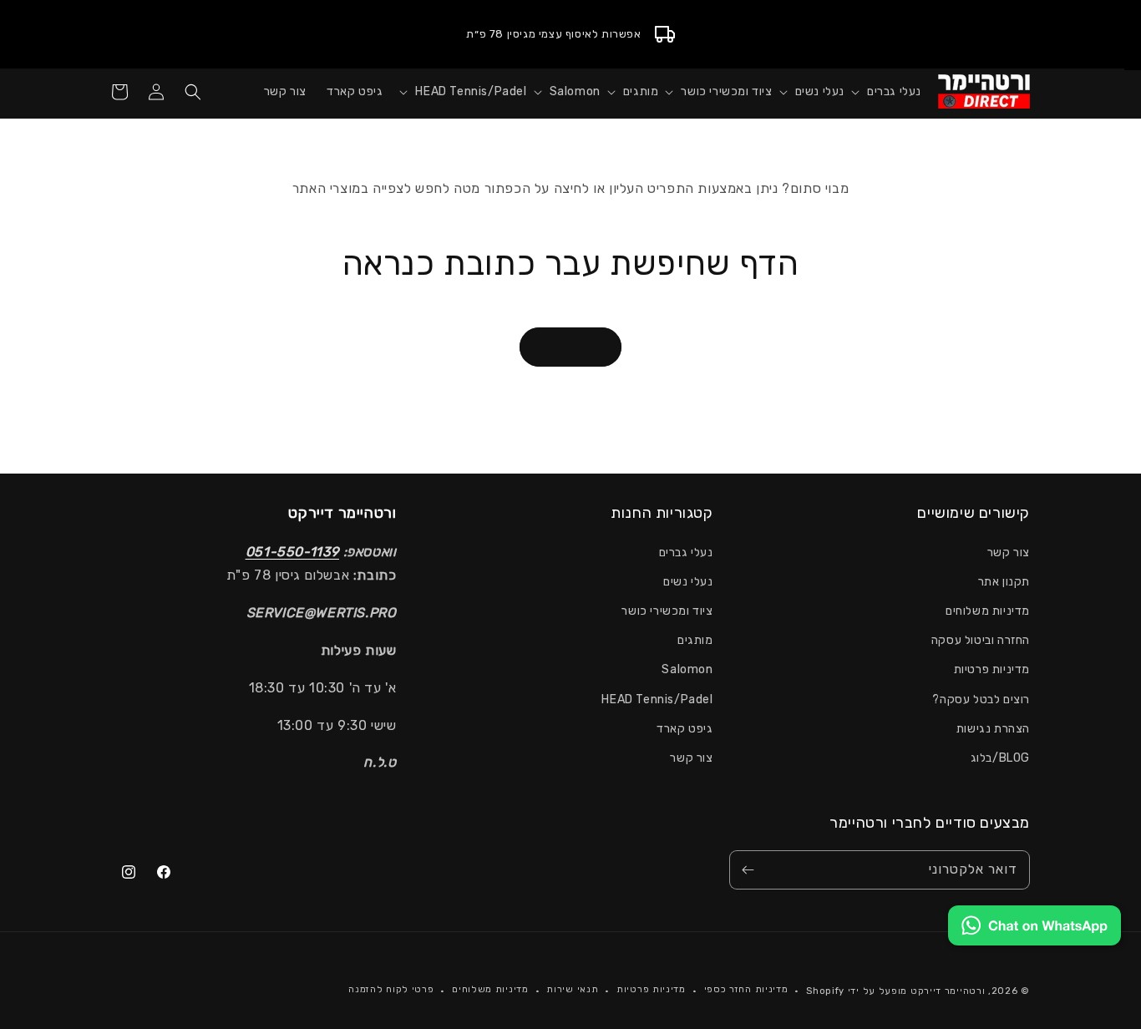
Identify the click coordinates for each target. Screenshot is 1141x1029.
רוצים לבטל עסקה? (981, 699)
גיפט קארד (684, 729)
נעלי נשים (687, 582)
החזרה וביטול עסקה (980, 640)
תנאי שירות (572, 989)
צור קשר (1008, 552)
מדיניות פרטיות (992, 669)
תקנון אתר (1004, 582)
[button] (882, 91)
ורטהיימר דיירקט (948, 991)
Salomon (687, 669)
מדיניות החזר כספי (746, 989)
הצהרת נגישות (993, 729)
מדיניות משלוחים (988, 611)
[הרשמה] (747, 870)
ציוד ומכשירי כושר (666, 611)
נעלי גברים (686, 552)
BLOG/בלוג (1000, 758)
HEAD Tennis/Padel (656, 699)
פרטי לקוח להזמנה (391, 989)
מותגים (695, 640)
